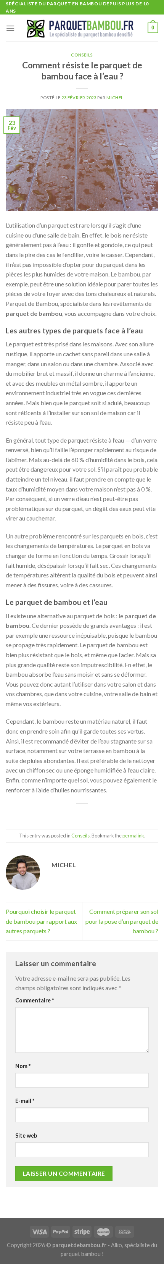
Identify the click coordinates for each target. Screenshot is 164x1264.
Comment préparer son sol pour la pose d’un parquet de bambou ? (121, 921)
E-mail (24, 1101)
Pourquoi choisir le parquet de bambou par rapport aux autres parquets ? (41, 921)
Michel (114, 97)
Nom (23, 1066)
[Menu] (10, 28)
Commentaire (34, 1000)
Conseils (82, 54)
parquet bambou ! (82, 1254)
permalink (133, 835)
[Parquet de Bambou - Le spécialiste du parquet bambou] (81, 28)
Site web (26, 1135)
